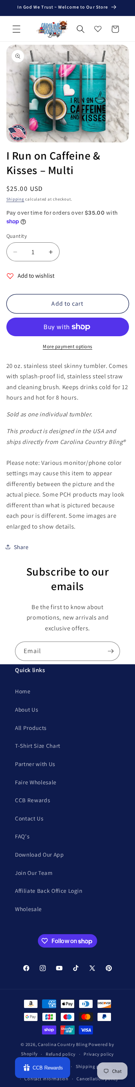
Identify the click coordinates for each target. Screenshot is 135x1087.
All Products (30, 727)
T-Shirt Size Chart (37, 745)
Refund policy (61, 1054)
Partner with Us (35, 764)
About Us (26, 709)
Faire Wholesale (36, 782)
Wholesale (28, 909)
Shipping (15, 199)
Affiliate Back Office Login (48, 890)
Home (23, 691)
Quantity (16, 235)
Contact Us (29, 818)
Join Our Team (34, 872)
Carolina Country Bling (62, 1044)
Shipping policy (93, 1066)
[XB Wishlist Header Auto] (98, 27)
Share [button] (21, 547)
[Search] (81, 29)
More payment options (67, 346)
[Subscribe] (111, 651)
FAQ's (22, 836)
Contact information (46, 1078)
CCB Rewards (32, 800)
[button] (17, 29)
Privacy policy (99, 1054)
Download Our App (39, 854)
